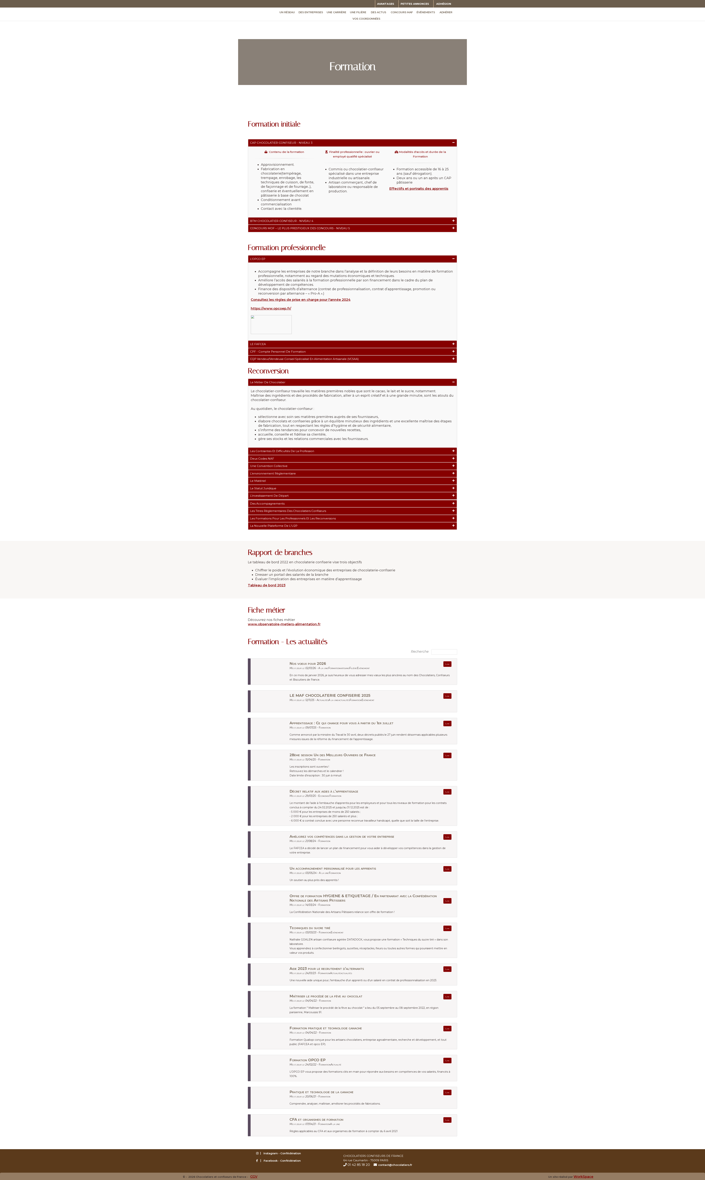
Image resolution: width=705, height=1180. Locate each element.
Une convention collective (269, 466)
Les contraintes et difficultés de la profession (282, 451)
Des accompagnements (267, 503)
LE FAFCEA (258, 344)
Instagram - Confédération (282, 1153)
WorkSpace (583, 1177)
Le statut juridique (263, 488)
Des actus (378, 12)
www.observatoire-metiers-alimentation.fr (284, 624)
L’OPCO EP (257, 259)
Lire (447, 664)
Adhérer (446, 12)
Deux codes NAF (262, 458)
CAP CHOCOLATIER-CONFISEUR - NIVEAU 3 (281, 142)
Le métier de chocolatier (267, 382)
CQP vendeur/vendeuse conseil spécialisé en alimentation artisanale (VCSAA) (304, 359)
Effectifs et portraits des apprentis (418, 189)
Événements (426, 12)
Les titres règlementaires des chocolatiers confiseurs (288, 511)
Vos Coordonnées (366, 18)
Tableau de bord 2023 (266, 585)
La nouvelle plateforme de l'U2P (273, 526)
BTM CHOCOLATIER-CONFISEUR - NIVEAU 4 (281, 221)
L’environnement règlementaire (273, 473)
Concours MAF (402, 12)
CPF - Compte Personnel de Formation (278, 351)
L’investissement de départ (269, 495)
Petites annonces (415, 4)
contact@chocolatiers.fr (395, 1165)
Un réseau (287, 12)
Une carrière (336, 12)
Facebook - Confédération (282, 1160)
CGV (253, 1177)
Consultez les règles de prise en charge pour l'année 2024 (300, 300)
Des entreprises (311, 12)
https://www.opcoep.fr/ (271, 309)
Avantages (385, 4)
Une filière (358, 12)
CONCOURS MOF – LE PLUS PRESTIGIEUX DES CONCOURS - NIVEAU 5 (300, 228)
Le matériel (258, 481)
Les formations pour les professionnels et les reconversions (293, 518)
